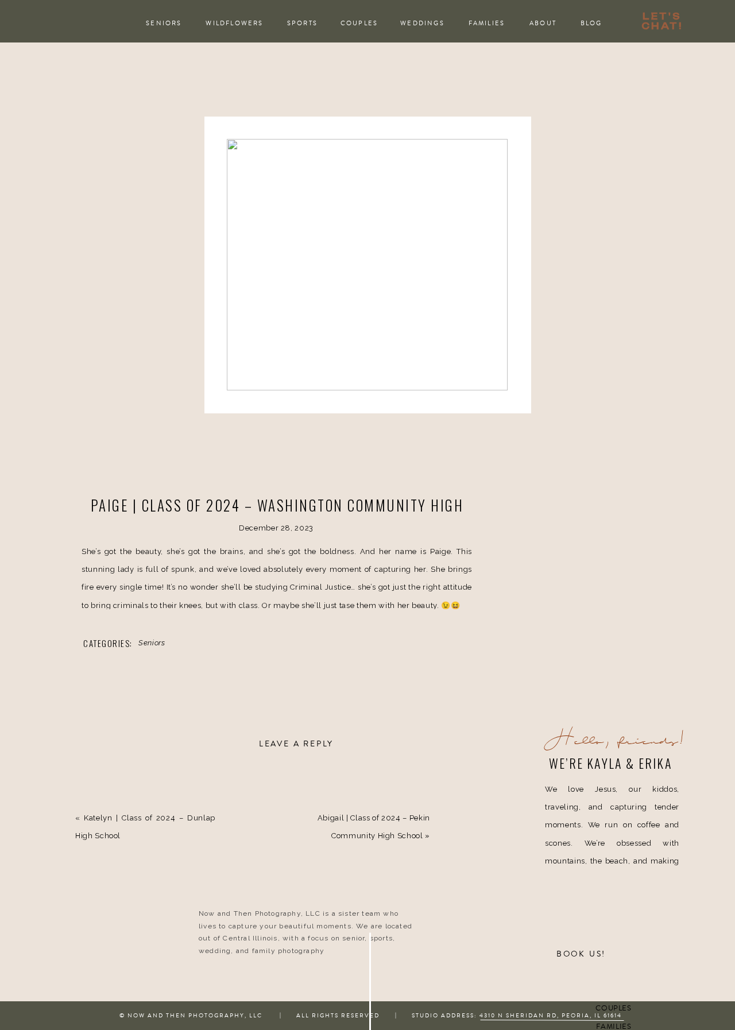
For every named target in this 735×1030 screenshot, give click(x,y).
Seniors (151, 642)
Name (99, 966)
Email (98, 1005)
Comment (106, 794)
